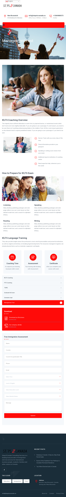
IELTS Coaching (8, 278)
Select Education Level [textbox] (12, 390)
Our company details (15, 326)
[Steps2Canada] (12, 5)
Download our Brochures (16, 318)
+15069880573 (58, 15)
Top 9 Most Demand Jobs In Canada (46, 466)
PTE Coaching (8, 282)
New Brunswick (12, 15)
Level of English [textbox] (10, 383)
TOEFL (6, 287)
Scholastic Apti (8, 297)
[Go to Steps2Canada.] (2, 45)
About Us (44, 493)
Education (7, 481)
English (10, 1)
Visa (26, 481)
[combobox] (33, 376)
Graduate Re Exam (9, 292)
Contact (51, 493)
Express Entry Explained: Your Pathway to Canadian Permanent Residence (48, 462)
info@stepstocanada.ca (37, 15)
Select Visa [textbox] (9, 377)
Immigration (17, 481)
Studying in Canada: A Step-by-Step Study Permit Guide (48, 456)
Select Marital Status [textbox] (12, 396)
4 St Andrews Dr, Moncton (14, 18)
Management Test (9, 302)
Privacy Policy (60, 493)
